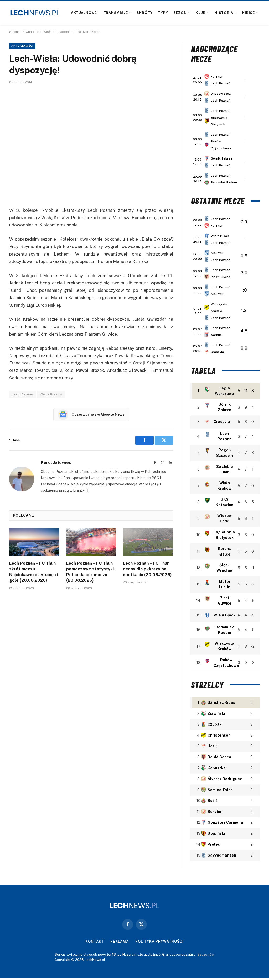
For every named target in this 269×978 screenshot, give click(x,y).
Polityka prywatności (159, 941)
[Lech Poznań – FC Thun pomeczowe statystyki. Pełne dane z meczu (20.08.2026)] (91, 542)
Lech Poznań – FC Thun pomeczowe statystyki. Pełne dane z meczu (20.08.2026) (90, 572)
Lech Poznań (22, 394)
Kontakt (94, 941)
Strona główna (20, 32)
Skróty (145, 13)
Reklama (119, 941)
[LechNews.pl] (35, 13)
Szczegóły (206, 954)
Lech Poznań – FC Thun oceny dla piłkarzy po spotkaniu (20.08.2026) (147, 569)
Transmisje (116, 13)
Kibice (248, 13)
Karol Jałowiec (56, 462)
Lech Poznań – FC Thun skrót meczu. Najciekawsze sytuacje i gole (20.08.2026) (33, 572)
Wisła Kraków (51, 394)
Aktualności (84, 13)
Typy (163, 13)
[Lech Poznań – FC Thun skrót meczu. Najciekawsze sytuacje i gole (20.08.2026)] (34, 542)
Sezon (180, 13)
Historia (224, 13)
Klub (201, 13)
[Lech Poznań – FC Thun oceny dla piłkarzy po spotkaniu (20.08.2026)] (148, 542)
